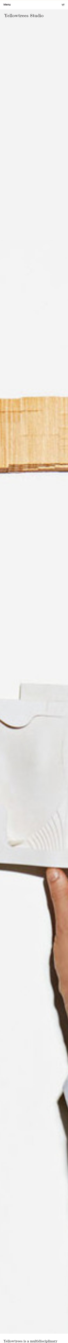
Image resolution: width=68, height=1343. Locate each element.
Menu (7, 4)
